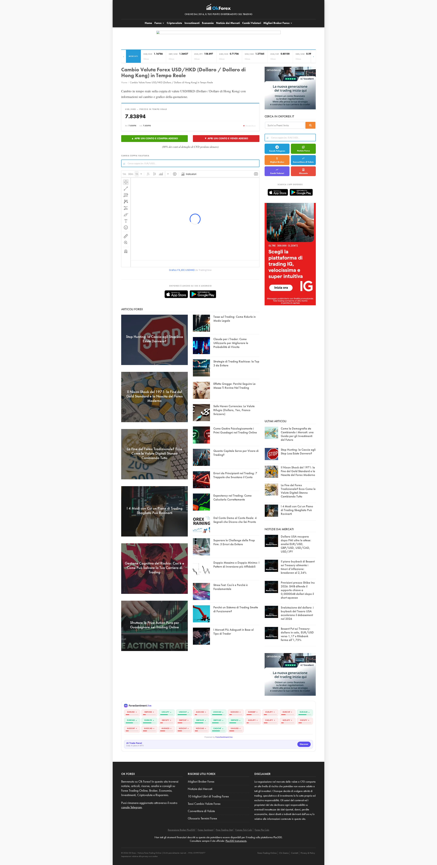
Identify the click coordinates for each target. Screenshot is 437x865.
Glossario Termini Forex (202, 818)
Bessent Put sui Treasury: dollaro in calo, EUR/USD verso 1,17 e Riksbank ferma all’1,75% (297, 634)
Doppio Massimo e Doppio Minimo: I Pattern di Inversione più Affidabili (236, 564)
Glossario (303, 173)
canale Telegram (131, 807)
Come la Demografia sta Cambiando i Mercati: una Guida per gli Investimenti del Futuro (297, 434)
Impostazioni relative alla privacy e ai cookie (139, 856)
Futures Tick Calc (243, 830)
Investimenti (192, 23)
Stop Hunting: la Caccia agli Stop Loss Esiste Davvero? (298, 451)
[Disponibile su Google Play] (203, 294)
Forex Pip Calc (262, 830)
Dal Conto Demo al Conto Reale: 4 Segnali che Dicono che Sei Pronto (235, 520)
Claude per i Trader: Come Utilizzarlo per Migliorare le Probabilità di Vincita (230, 343)
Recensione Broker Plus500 (181, 830)
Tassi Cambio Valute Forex (204, 804)
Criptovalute (174, 23)
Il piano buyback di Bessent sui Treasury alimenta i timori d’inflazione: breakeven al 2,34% (298, 567)
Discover (304, 744)
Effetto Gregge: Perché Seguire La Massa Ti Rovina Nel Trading (234, 386)
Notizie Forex (303, 150)
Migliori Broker (276, 23)
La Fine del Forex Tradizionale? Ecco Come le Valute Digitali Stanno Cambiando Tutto (298, 490)
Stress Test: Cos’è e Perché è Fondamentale (230, 587)
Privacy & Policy (308, 852)
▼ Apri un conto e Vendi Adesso (226, 138)
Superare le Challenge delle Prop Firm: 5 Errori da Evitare (234, 542)
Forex (158, 23)
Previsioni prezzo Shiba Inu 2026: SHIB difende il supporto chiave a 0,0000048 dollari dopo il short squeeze (298, 590)
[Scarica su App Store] (176, 294)
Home (148, 23)
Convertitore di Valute (303, 162)
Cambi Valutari (251, 23)
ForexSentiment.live (223, 737)
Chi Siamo (284, 852)
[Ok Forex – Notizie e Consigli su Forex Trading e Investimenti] (218, 8)
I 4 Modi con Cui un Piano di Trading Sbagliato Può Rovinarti (297, 510)
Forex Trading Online (267, 852)
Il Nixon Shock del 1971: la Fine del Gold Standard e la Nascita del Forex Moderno (298, 471)
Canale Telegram (277, 150)
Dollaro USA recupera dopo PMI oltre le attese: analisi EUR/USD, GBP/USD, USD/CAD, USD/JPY (296, 543)
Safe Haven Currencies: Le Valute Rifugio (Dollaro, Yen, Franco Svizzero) (234, 410)
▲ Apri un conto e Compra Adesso (154, 138)
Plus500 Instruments (235, 841)
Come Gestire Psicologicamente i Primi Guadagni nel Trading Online (235, 430)
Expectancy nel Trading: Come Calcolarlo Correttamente (232, 497)
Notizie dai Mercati (228, 23)
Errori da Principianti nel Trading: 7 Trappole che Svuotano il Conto (235, 475)
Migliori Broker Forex (201, 782)
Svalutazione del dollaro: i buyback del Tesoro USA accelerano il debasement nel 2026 (297, 613)
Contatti (294, 852)
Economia (208, 23)
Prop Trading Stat (224, 830)
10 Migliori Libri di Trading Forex (208, 796)
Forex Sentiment (205, 830)
